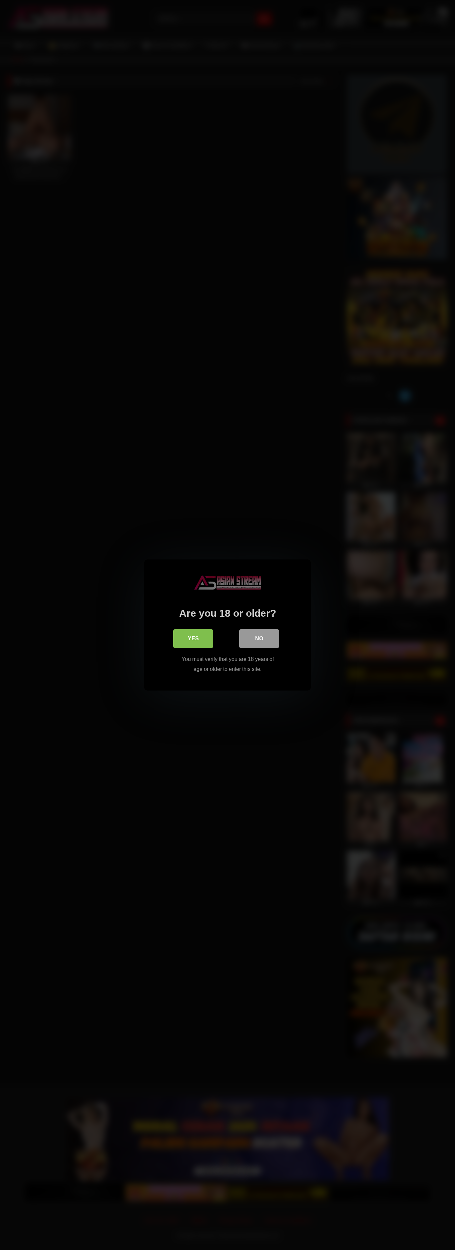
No (259, 638)
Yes (193, 638)
